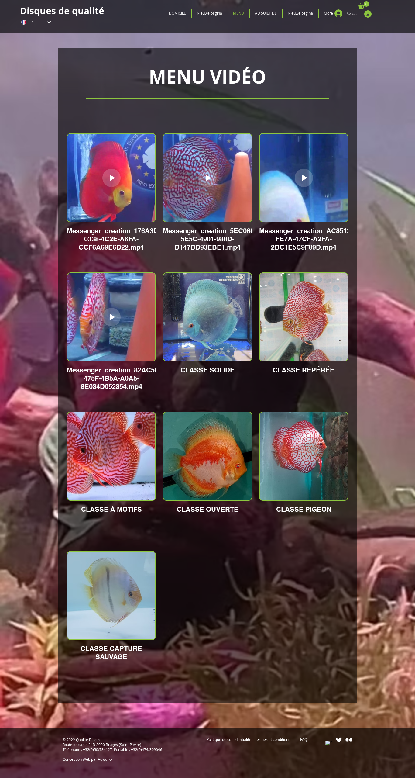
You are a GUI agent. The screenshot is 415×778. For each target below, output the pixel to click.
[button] (228, 740)
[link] (363, 5)
